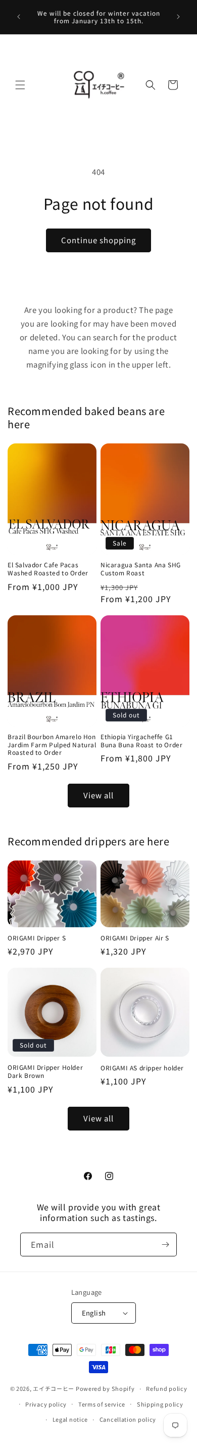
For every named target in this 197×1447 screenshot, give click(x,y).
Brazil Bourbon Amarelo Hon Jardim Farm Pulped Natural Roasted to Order (52, 744)
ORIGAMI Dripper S (37, 938)
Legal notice (70, 1419)
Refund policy (166, 1388)
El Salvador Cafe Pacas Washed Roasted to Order (48, 568)
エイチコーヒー (53, 1388)
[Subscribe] (165, 1244)
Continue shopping (98, 240)
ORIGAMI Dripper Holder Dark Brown (45, 1071)
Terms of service (101, 1404)
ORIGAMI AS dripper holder (142, 1068)
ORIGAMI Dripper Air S (135, 938)
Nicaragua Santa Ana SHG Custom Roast (141, 568)
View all (98, 795)
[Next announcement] (178, 17)
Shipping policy (160, 1404)
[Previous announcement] (19, 17)
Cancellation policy (128, 1419)
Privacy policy (46, 1404)
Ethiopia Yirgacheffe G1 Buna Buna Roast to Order (141, 740)
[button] (20, 85)
